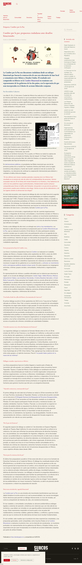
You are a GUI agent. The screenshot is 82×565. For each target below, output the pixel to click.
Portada (62, 11)
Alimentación (68, 224)
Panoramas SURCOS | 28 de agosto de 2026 (70, 86)
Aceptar (7, 560)
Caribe (66, 239)
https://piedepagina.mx (17, 537)
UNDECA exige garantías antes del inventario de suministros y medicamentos (69, 95)
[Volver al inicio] (7, 4)
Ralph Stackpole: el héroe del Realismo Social (69, 47)
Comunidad (67, 242)
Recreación (67, 285)
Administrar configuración (26, 560)
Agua (65, 219)
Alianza (66, 221)
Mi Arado (66, 277)
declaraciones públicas (13, 164)
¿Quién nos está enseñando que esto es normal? (69, 112)
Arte (65, 234)
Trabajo (58, 17)
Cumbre (34, 252)
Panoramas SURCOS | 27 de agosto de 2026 (70, 148)
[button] (17, 4)
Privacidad (48, 558)
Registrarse (22, 548)
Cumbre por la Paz (41, 208)
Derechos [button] (29, 17)
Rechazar (14, 560)
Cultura (66, 248)
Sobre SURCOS (72, 11)
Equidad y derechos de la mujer (40, 17)
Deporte (66, 250)
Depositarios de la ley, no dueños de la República (69, 53)
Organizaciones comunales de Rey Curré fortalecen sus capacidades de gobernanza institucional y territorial (69, 133)
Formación (67, 269)
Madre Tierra (49, 17)
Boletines (67, 237)
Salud (65, 287)
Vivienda (66, 303)
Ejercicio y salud (68, 258)
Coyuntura (67, 245)
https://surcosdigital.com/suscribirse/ (45, 148)
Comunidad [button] (18, 17)
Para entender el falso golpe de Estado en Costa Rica (70, 118)
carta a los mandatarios (44, 226)
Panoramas (67, 279)
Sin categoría (67, 293)
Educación (67, 256)
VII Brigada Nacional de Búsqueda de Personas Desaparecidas (36, 397)
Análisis (66, 227)
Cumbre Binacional (32, 80)
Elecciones (67, 261)
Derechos (23, 39)
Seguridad (67, 290)
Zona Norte (67, 306)
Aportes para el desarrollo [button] (6, 17)
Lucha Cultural (68, 271)
